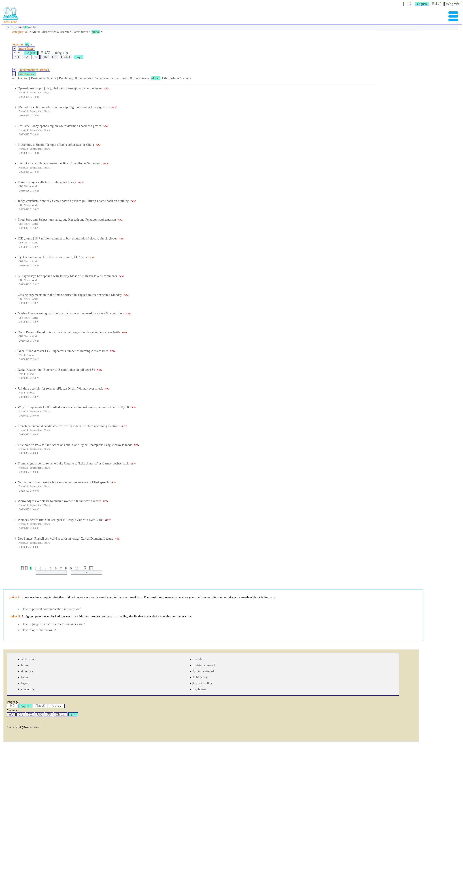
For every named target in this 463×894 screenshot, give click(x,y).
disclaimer (199, 689)
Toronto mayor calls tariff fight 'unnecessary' (47, 182)
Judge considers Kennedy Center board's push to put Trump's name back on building (73, 201)
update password (204, 665)
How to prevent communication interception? (51, 609)
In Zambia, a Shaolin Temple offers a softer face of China (56, 144)
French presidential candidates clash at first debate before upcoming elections (69, 426)
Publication (200, 677)
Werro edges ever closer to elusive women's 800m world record (59, 501)
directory (27, 671)
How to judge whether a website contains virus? (53, 624)
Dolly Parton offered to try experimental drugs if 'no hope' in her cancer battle (69, 332)
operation (18, 27)
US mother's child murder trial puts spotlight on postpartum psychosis (64, 107)
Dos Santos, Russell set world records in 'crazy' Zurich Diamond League (65, 538)
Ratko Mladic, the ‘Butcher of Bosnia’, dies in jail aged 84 (56, 369)
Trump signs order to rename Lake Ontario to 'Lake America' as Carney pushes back (73, 463)
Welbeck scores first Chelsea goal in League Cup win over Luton (60, 519)
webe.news (28, 659)
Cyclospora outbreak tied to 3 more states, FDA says (52, 257)
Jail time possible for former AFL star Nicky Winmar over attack (60, 388)
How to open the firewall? (39, 630)
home (10, 27)
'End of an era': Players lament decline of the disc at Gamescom (59, 163)
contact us (27, 689)
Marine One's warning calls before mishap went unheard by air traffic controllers (71, 313)
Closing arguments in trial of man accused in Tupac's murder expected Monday (70, 294)
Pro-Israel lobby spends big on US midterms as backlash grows (59, 126)
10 (76, 568)
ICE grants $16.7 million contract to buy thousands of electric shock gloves (67, 238)
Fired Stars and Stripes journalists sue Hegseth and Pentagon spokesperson (67, 219)
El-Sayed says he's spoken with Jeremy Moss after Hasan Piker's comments (67, 276)
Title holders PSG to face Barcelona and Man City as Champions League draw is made (75, 445)
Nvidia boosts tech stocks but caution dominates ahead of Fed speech (63, 482)
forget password (203, 671)
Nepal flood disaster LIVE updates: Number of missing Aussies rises (63, 351)
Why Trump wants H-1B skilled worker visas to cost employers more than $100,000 (73, 407)
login (24, 677)
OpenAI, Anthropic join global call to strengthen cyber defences (60, 88)
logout (25, 683)
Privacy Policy (202, 683)
